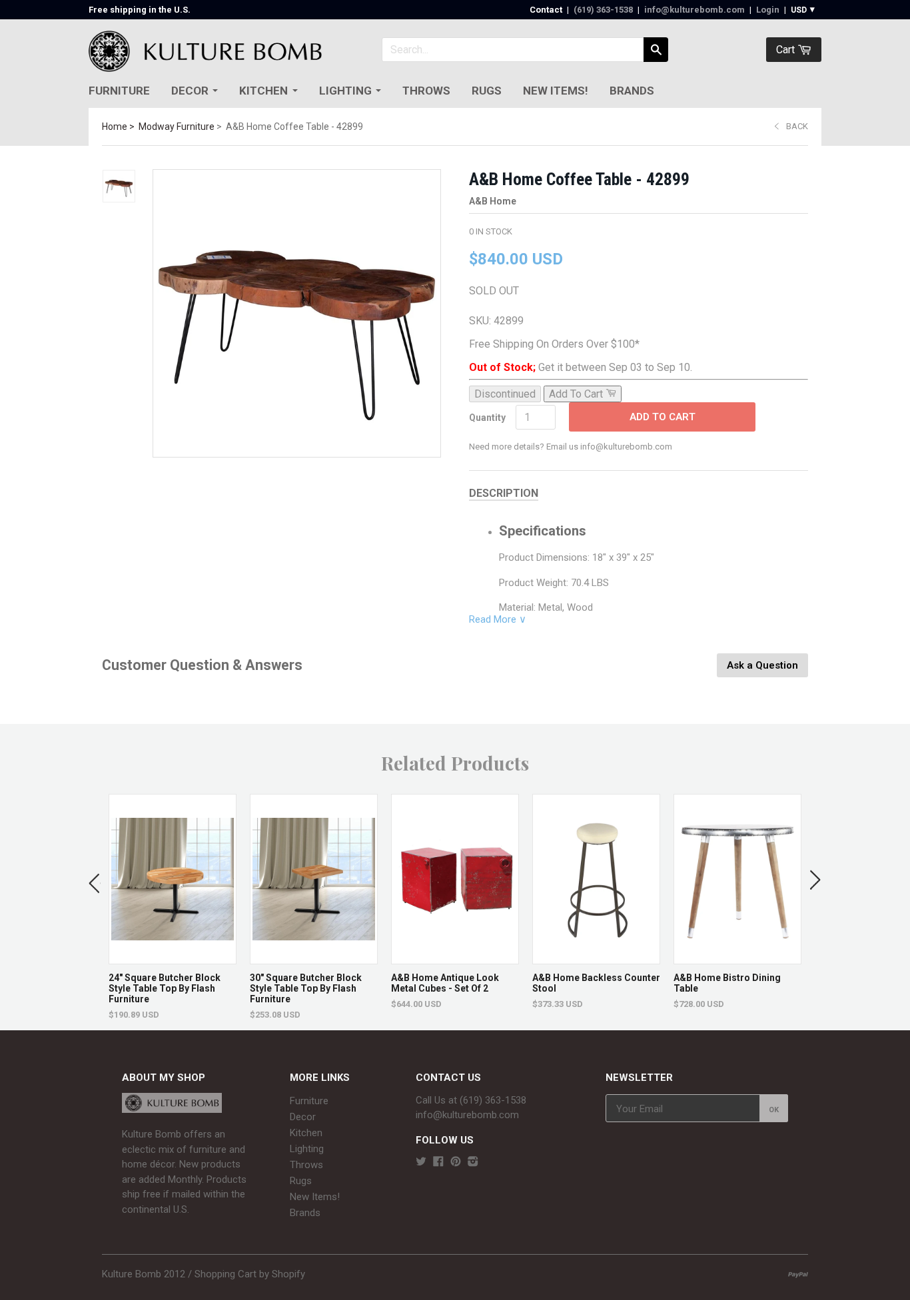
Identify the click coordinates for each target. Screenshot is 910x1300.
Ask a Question (762, 665)
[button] (95, 880)
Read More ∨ (497, 619)
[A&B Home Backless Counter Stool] (596, 957)
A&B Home (492, 201)
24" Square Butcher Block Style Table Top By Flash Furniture (165, 988)
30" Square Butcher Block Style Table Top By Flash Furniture (306, 988)
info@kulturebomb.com (694, 10)
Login (767, 10)
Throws (426, 90)
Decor (190, 90)
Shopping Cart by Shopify (250, 1274)
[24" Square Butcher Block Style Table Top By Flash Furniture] (172, 957)
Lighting (345, 90)
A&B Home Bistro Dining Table (727, 983)
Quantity (487, 417)
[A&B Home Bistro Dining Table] (737, 957)
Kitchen (263, 90)
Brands (632, 90)
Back (797, 126)
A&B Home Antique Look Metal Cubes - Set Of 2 (445, 983)
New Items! (555, 90)
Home (114, 126)
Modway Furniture (177, 126)
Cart (786, 49)
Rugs (487, 90)
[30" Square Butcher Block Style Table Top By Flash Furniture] (313, 957)
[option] (172, 907)
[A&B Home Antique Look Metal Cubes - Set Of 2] (455, 957)
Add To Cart (662, 417)
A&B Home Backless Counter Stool (596, 983)
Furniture (119, 90)
